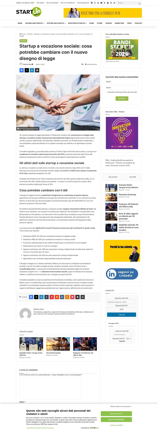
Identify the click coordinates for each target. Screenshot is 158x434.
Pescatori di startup (53, 353)
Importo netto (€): (121, 298)
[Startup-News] (28, 12)
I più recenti (112, 177)
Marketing (119, 23)
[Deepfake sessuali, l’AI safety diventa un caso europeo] (111, 228)
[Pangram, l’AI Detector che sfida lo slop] (85, 344)
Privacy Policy (122, 92)
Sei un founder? (52, 3)
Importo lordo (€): (122, 331)
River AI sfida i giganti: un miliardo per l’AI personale (128, 216)
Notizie (30, 34)
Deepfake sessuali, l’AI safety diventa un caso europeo (129, 227)
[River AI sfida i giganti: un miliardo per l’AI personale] (111, 216)
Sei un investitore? (68, 3)
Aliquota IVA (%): (121, 306)
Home (20, 23)
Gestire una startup (55, 23)
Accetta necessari (116, 419)
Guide (91, 23)
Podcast (138, 23)
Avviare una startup (34, 23)
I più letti (132, 177)
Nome (22, 402)
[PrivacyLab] (94, 428)
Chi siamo (40, 3)
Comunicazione (83, 3)
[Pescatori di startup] (58, 344)
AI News (108, 23)
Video (129, 23)
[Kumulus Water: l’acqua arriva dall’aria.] (31, 344)
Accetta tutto (116, 414)
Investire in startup (76, 23)
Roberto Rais (27, 64)
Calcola (122, 315)
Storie (99, 23)
